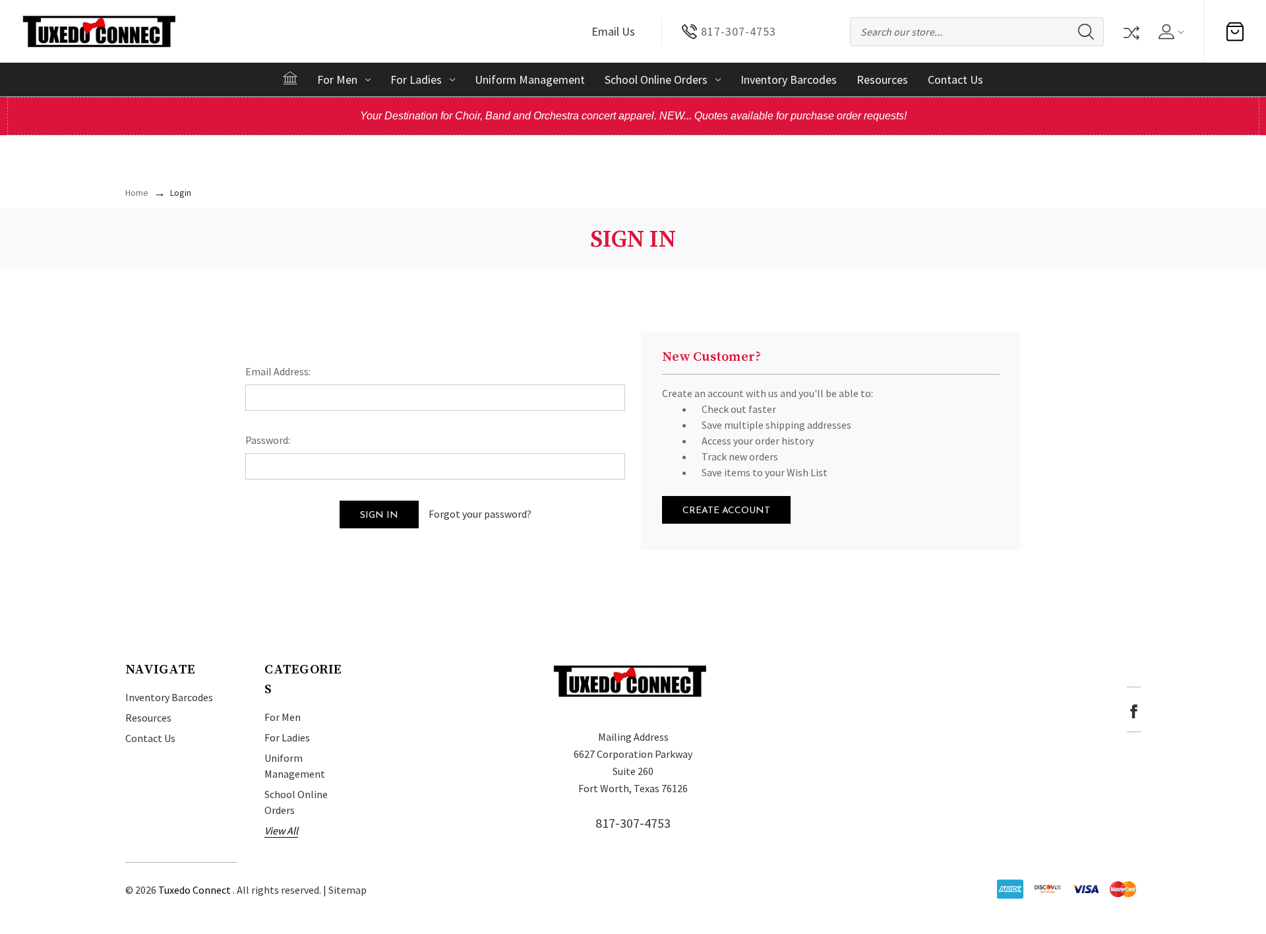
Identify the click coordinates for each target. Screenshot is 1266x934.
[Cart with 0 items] (1235, 31)
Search (1086, 32)
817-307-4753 (633, 823)
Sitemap (347, 889)
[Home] (290, 77)
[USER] (1170, 32)
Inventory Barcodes (788, 79)
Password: (267, 440)
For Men (337, 79)
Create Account (726, 511)
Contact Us (955, 79)
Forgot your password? (480, 513)
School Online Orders (656, 79)
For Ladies (416, 79)
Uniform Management (530, 79)
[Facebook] (1134, 711)
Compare (1130, 31)
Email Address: (278, 371)
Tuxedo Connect (194, 889)
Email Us (613, 31)
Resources (882, 79)
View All (281, 830)
